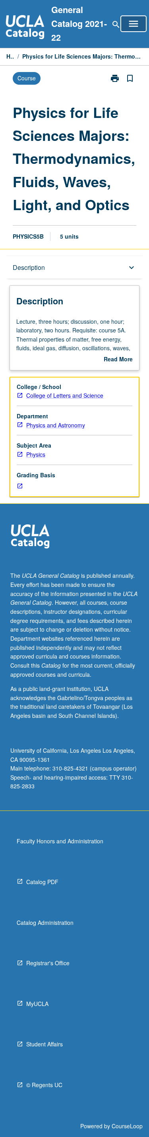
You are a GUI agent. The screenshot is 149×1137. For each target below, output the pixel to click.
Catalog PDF (42, 882)
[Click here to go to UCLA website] (30, 537)
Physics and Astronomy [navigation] (55, 425)
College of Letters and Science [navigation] (64, 395)
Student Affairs (44, 1044)
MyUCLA (37, 1004)
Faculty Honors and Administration (60, 841)
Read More (118, 359)
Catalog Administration (45, 922)
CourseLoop (127, 1126)
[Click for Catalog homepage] (25, 28)
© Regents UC (44, 1085)
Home (10, 56)
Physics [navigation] (35, 454)
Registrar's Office (48, 963)
